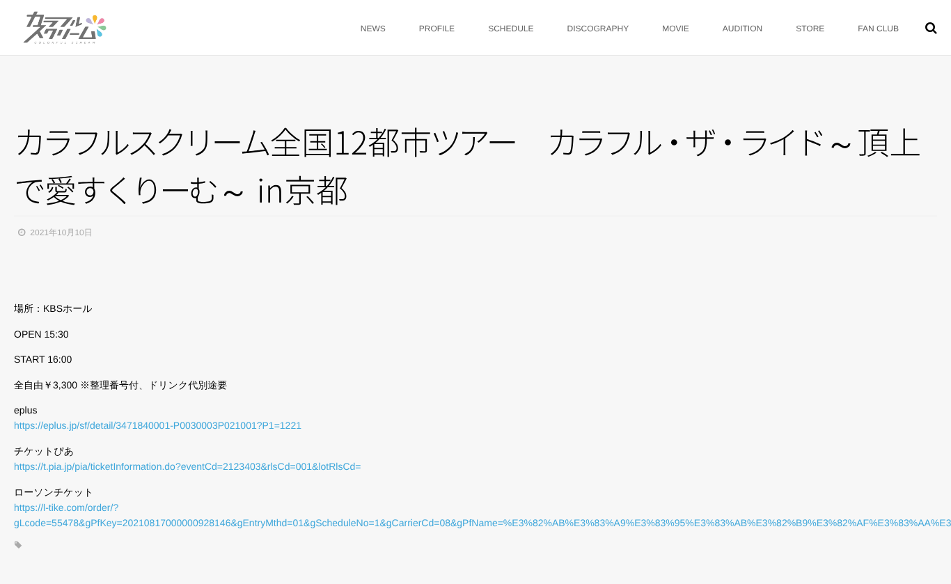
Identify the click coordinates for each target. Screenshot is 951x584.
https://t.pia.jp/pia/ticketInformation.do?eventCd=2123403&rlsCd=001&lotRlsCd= (187, 466)
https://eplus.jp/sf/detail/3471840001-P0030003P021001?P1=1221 (157, 425)
